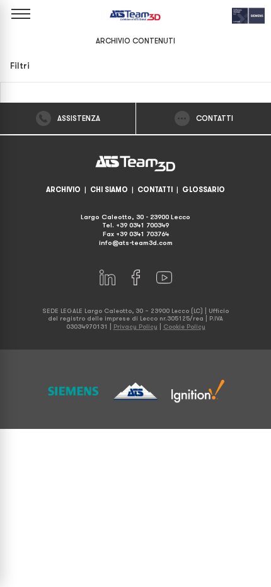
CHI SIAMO (109, 190)
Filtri (20, 66)
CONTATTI (155, 190)
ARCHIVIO (63, 190)
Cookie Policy (184, 326)
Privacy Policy (135, 326)
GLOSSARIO (203, 190)
